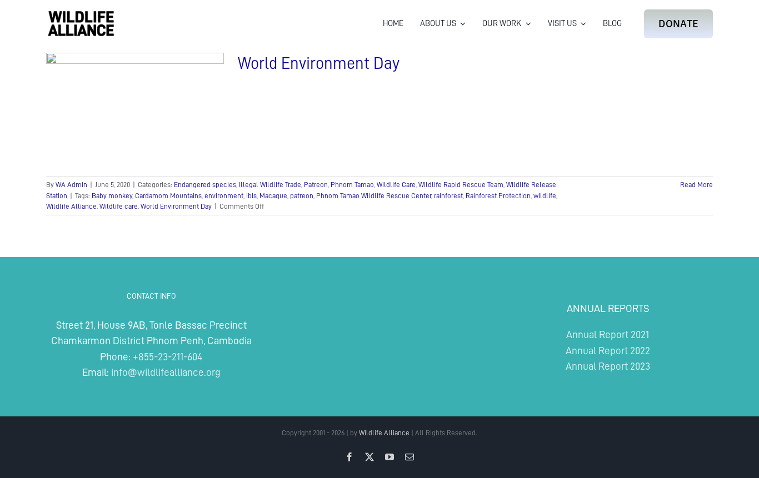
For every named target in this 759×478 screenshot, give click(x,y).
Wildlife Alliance (71, 206)
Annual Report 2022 (608, 350)
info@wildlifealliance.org (166, 372)
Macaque (273, 195)
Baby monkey (112, 195)
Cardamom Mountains (168, 195)
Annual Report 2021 (607, 334)
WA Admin (71, 184)
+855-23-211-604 (167, 356)
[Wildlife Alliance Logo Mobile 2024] (81, 14)
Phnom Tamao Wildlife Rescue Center (373, 195)
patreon (301, 195)
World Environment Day (319, 63)
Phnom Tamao (352, 184)
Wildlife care (118, 206)
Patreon (316, 184)
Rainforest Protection (498, 195)
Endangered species (205, 184)
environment (223, 195)
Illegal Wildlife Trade (270, 184)
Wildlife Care (396, 184)
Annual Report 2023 (608, 366)
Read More (696, 184)
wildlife (544, 195)
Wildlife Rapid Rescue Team (460, 184)
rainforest (448, 195)
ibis (251, 195)
